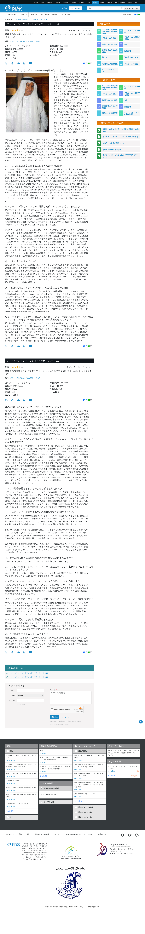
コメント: (53, 690)
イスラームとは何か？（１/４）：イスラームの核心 (121, 130)
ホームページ (12, 14)
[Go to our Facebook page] (123, 835)
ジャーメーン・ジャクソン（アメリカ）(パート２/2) (29, 677)
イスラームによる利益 (132, 31)
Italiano (102, 2)
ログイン (64, 8)
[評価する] (6, 63)
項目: (7, 41)
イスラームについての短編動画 (132, 113)
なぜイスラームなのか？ (112, 149)
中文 (89, 2)
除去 (138, 771)
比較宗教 (127, 51)
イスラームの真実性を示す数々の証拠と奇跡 (110, 31)
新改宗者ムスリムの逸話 (25, 41)
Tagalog (109, 2)
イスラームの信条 (109, 38)
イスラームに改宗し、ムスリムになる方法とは (120, 137)
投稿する (54, 717)
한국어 (130, 2)
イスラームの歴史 (131, 64)
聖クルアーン (107, 57)
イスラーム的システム (110, 70)
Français (57, 2)
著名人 (38, 41)
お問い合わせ (127, 14)
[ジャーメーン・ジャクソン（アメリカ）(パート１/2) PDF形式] (24, 63)
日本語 (95, 2)
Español (49, 2)
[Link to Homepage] (13, 8)
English (36, 2)
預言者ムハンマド (131, 57)
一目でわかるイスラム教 (49, 14)
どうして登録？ (75, 8)
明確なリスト (135, 776)
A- (83, 30)
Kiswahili (122, 2)
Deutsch (65, 2)
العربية (42, 2)
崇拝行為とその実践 (110, 44)
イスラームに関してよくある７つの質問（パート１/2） (120, 156)
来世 (126, 44)
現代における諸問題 (110, 64)
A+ (90, 30)
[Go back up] (141, 721)
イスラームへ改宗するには (132, 38)
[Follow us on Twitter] (130, 835)
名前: (13, 690)
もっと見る (10, 811)
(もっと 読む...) (10, 760)
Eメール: (12, 700)
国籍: (13, 695)
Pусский (73, 2)
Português (81, 2)
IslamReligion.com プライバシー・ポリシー (80, 834)
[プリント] (18, 63)
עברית (136, 2)
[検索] (122, 8)
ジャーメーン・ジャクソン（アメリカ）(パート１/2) (29, 673)
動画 (32, 14)
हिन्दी (116, 2)
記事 (23, 14)
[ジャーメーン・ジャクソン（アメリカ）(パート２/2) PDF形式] (24, 400)
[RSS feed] (137, 835)
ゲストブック (66, 14)
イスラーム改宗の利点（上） (114, 143)
